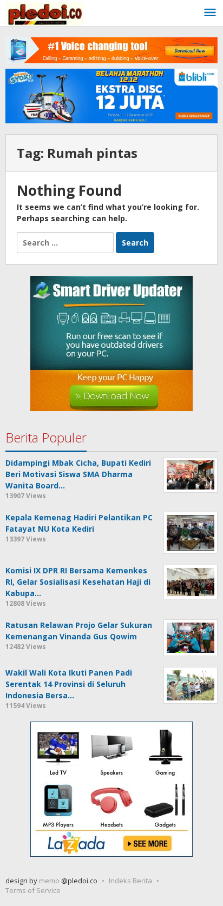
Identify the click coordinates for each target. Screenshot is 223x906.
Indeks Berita (130, 880)
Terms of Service (33, 890)
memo (49, 880)
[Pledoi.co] (44, 13)
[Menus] (210, 13)
